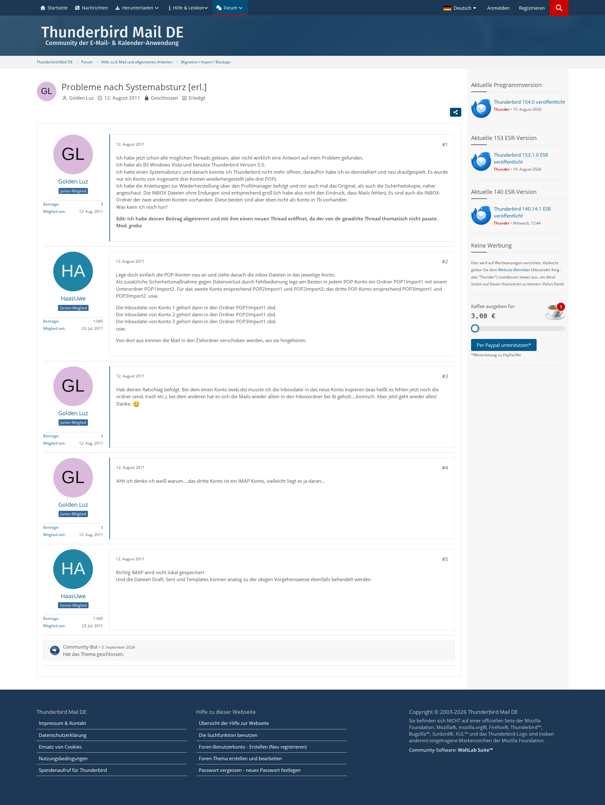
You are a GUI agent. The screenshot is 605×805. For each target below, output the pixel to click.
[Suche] (559, 8)
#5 (445, 559)
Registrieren (532, 8)
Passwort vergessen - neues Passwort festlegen (250, 770)
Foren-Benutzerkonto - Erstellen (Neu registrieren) (253, 747)
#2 (445, 261)
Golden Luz (81, 98)
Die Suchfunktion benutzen (228, 735)
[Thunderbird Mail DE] (302, 36)
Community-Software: (451, 750)
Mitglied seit (54, 211)
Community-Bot (80, 647)
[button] (460, 8)
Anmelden (498, 8)
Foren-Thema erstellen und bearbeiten (240, 758)
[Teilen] (455, 112)
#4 (445, 467)
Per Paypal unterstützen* (504, 345)
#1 (445, 144)
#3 (445, 376)
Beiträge (50, 204)
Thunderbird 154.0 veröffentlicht (529, 102)
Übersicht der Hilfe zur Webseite (234, 723)
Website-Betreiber (514, 269)
